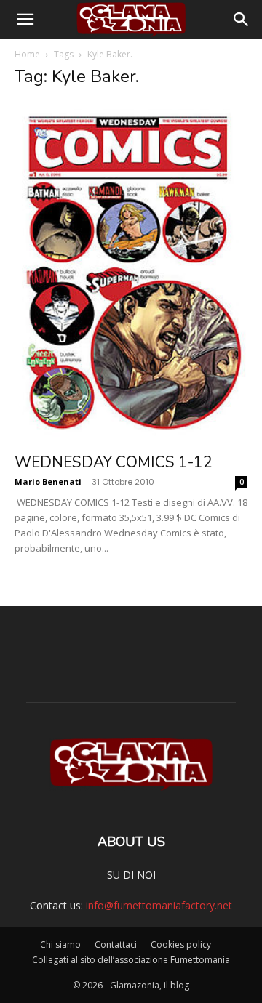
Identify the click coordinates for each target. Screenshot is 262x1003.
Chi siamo (60, 944)
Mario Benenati (48, 481)
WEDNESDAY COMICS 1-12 (114, 462)
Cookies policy (181, 944)
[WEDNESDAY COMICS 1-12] (131, 273)
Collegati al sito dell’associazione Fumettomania (131, 960)
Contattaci (116, 944)
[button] (24, 19)
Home (27, 54)
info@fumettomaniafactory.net (159, 905)
